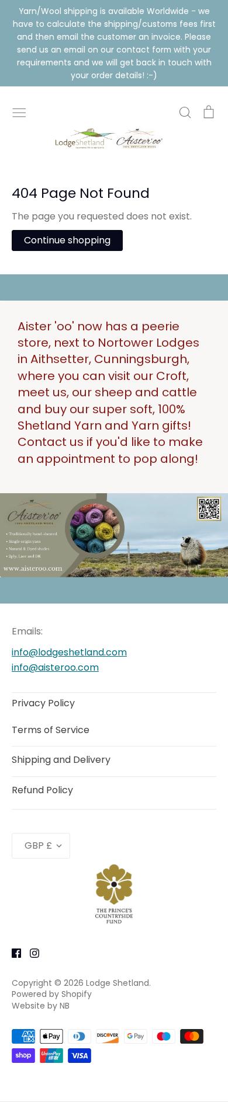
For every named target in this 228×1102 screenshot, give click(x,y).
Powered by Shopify (52, 994)
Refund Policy (42, 790)
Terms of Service (50, 730)
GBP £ (38, 845)
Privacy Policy (43, 703)
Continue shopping (67, 240)
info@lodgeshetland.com (69, 652)
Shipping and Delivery (61, 759)
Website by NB (41, 1006)
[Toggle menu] (19, 111)
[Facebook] (12, 952)
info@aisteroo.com (55, 667)
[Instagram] (30, 952)
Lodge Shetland (117, 983)
